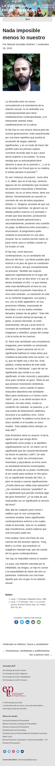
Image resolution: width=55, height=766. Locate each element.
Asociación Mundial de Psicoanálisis (16, 720)
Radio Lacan (7, 737)
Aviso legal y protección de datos (15, 709)
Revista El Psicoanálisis (11, 743)
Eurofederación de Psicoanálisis (14, 730)
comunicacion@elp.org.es (27, 760)
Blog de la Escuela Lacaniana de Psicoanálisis (20, 724)
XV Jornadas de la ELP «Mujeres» (15, 674)
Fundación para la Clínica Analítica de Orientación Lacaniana (25, 733)
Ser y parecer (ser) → (40, 654)
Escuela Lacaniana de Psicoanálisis (16, 727)
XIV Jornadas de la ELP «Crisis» (14, 670)
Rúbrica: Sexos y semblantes (32, 644)
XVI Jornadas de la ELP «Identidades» (17, 677)
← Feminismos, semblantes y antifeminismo (26, 650)
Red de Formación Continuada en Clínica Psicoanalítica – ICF (25, 740)
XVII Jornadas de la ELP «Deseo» (15, 680)
